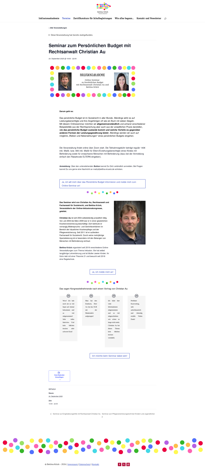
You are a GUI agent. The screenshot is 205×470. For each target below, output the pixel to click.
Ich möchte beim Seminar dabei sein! (109, 355)
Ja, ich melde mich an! (102, 271)
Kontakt (95, 464)
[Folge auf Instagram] (128, 464)
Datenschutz (84, 464)
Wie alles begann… (124, 18)
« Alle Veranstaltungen (58, 28)
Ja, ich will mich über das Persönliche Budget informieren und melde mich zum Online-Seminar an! (99, 183)
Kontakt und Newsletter (149, 18)
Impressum (73, 464)
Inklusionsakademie (49, 18)
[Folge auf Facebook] (119, 464)
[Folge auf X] (124, 464)
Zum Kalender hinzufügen (59, 376)
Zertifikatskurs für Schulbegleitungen (92, 18)
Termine (66, 18)
